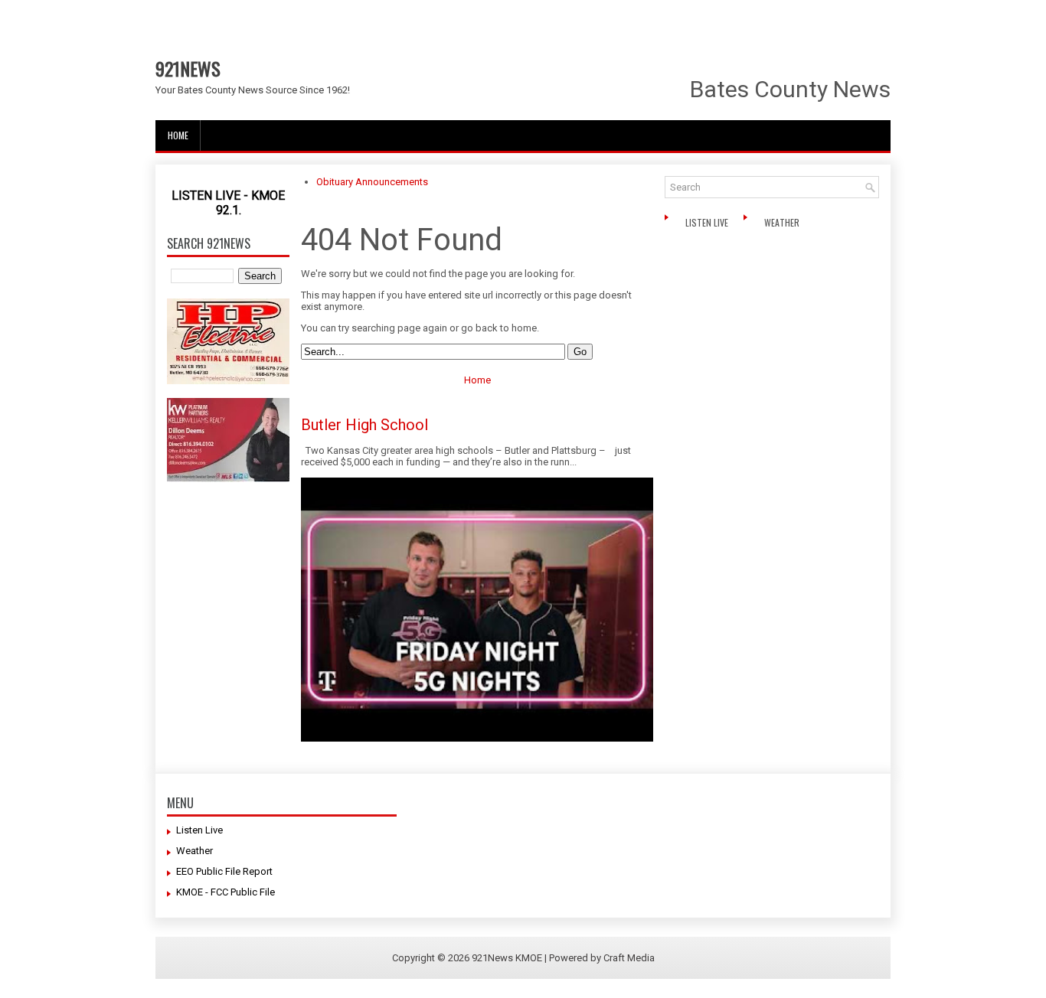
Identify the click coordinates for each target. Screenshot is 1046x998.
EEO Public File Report (224, 871)
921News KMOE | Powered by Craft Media (563, 958)
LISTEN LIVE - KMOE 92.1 (228, 202)
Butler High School (364, 425)
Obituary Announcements (372, 182)
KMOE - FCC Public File (225, 892)
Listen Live (708, 222)
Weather (783, 222)
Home (178, 135)
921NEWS (188, 68)
